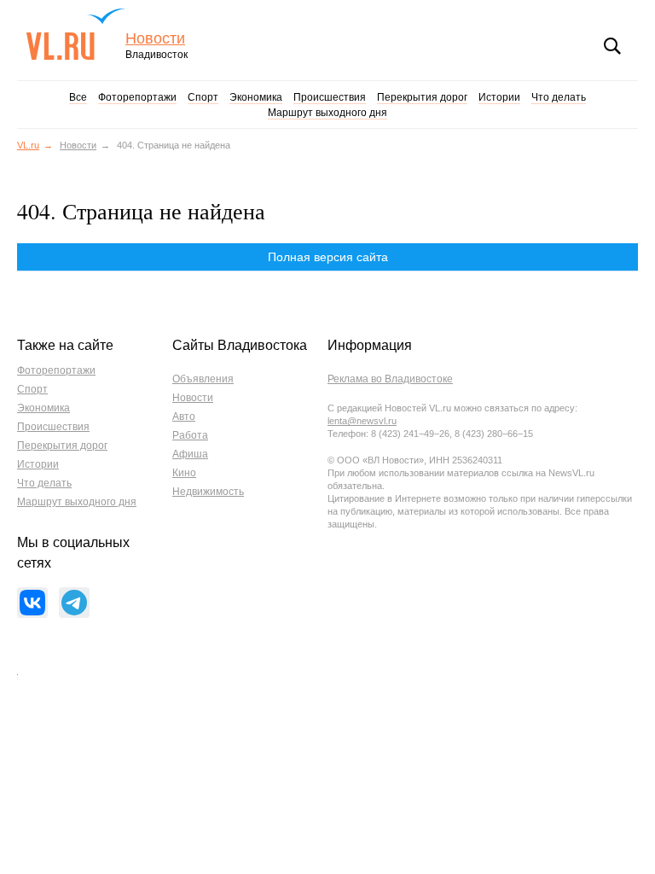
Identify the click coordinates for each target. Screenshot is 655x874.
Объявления (203, 379)
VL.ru (75, 34)
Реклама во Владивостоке (390, 379)
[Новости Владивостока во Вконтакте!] (32, 602)
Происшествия (329, 97)
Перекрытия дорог (422, 97)
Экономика (255, 97)
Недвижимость (208, 492)
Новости (155, 38)
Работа (190, 435)
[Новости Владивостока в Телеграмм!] (74, 602)
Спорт (203, 97)
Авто (183, 416)
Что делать (558, 97)
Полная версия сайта (328, 257)
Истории (499, 97)
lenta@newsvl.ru (362, 421)
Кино (184, 473)
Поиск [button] (612, 46)
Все (78, 97)
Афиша (190, 454)
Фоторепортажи (137, 97)
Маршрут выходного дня (327, 113)
